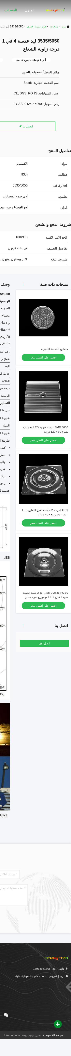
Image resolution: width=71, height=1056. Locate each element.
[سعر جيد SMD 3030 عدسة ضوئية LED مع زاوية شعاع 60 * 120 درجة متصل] (43, 396)
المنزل (29, 10)
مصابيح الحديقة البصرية (54, 349)
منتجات (54, 26)
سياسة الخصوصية (53, 1035)
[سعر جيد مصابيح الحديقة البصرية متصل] (43, 318)
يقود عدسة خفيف (37, 26)
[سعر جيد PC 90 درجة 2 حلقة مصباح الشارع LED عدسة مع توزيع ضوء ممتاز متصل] (43, 479)
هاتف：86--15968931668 (49, 968)
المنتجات (10, 10)
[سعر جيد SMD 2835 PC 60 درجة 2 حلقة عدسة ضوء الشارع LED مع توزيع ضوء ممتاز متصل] (43, 561)
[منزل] (55, 10)
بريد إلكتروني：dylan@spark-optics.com (40, 976)
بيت (64, 26)
